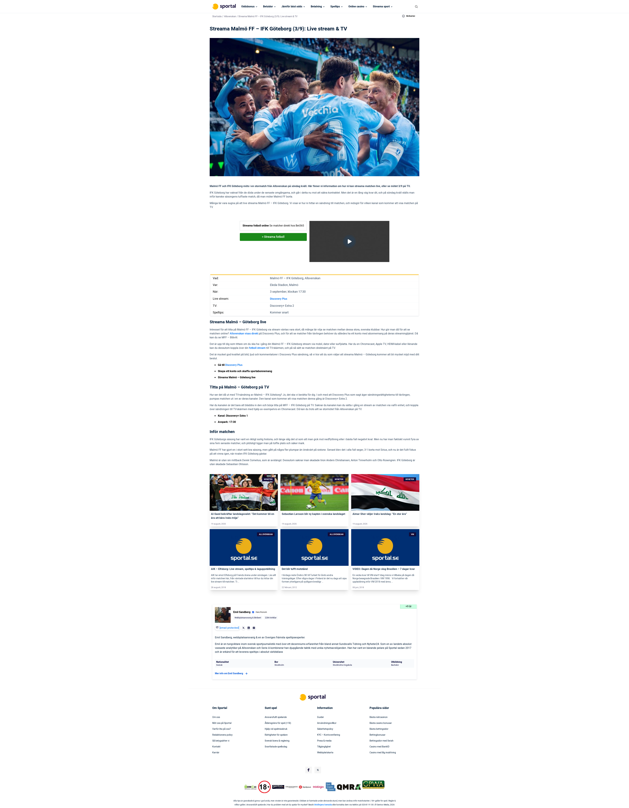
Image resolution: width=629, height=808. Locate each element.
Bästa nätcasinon (379, 717)
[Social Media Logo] (308, 770)
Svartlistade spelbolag (276, 746)
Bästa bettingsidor (379, 729)
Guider (320, 717)
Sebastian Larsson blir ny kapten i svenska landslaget (313, 514)
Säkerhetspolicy (325, 729)
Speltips (335, 7)
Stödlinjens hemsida (323, 804)
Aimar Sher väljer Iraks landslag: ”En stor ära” (380, 514)
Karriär (215, 752)
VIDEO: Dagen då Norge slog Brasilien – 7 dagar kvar (384, 569)
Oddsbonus (248, 7)
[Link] (244, 492)
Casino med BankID (379, 746)
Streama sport (381, 7)
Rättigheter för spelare (276, 735)
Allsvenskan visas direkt (244, 334)
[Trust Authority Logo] (278, 787)
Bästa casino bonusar (381, 723)
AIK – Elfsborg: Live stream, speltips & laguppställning (243, 569)
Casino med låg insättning (383, 752)
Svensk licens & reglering (277, 740)
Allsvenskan (230, 16)
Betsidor (268, 7)
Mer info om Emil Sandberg (229, 673)
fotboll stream (257, 348)
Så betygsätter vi (220, 740)
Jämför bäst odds (291, 7)
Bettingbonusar (377, 735)
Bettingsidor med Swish (381, 740)
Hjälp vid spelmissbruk (276, 729)
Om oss (216, 717)
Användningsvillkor (326, 723)
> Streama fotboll (273, 237)
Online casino (356, 7)
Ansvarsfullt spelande (276, 717)
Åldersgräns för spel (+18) (278, 723)
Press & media (324, 740)
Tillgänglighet (324, 746)
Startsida (217, 16)
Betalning (316, 7)
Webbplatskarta (325, 752)
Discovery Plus (278, 299)
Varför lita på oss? (221, 729)
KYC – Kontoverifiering (328, 735)
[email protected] (229, 628)
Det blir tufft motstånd (295, 569)
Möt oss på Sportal (221, 723)
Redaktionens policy (222, 735)
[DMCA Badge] (250, 787)
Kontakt (216, 746)
